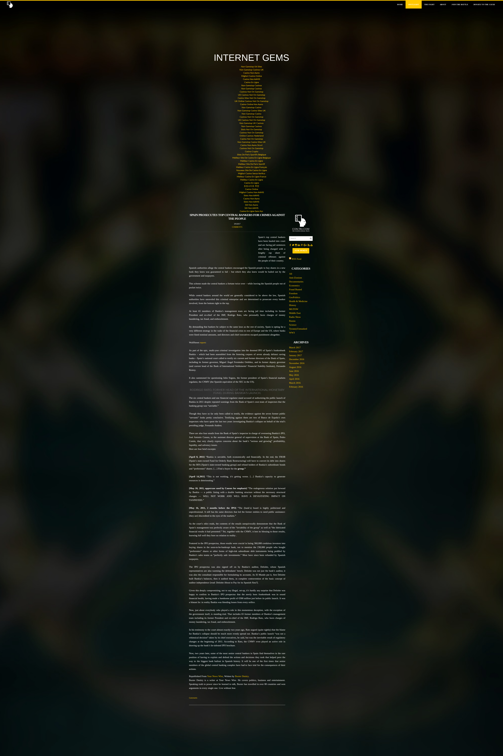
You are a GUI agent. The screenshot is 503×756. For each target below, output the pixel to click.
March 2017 (295, 347)
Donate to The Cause (484, 5)
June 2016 (294, 371)
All (290, 273)
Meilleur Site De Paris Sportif (251, 164)
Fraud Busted (295, 289)
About (443, 5)
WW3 (292, 332)
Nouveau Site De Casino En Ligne (251, 170)
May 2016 (294, 375)
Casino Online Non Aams (251, 104)
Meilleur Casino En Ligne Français (251, 167)
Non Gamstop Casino (251, 107)
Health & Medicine (298, 301)
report (203, 342)
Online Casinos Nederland (252, 136)
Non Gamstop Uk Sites (251, 67)
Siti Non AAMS (251, 208)
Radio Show (295, 317)
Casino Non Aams (251, 73)
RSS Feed (296, 259)
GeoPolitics (294, 297)
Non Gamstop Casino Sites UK (251, 111)
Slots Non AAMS (251, 196)
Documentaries (296, 281)
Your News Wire (215, 676)
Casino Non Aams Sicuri (251, 145)
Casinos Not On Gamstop (251, 92)
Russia (292, 321)
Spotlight (413, 5)
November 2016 (296, 363)
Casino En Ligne (251, 82)
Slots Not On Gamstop (251, 129)
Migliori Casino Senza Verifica (251, 173)
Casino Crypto (251, 151)
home (400, 5)
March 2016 (295, 383)
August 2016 (295, 367)
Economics (294, 285)
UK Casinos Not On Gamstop (251, 95)
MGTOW (293, 309)
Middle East (295, 313)
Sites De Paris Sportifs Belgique (251, 155)
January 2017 (295, 355)
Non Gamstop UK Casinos (251, 123)
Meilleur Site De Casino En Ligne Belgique (251, 158)
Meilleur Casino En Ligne (251, 161)
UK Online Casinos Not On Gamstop (251, 101)
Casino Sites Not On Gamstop (251, 98)
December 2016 (296, 359)
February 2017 (296, 351)
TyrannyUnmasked (298, 328)
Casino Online (251, 189)
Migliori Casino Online (251, 76)
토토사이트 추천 (251, 186)
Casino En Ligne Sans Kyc (251, 211)
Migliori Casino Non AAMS (251, 192)
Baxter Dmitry (242, 676)
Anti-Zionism (295, 277)
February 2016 (296, 386)
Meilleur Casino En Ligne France (251, 177)
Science (292, 325)
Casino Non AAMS (251, 79)
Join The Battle (460, 5)
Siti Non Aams (251, 205)
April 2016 (294, 379)
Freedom (293, 293)
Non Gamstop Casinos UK (251, 70)
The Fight (429, 5)
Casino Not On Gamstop (251, 139)
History (292, 305)
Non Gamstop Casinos (251, 85)
